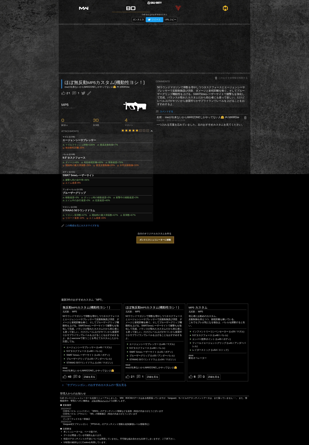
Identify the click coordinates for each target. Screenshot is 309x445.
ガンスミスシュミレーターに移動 (155, 240)
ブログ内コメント (99, 401)
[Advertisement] (154, 48)
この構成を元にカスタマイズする (82, 225)
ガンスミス (138, 19)
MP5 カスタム (198, 307)
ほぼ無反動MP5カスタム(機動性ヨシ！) (152, 307)
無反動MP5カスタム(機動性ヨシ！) (86, 307)
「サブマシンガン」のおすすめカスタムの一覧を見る (95, 385)
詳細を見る (89, 377)
